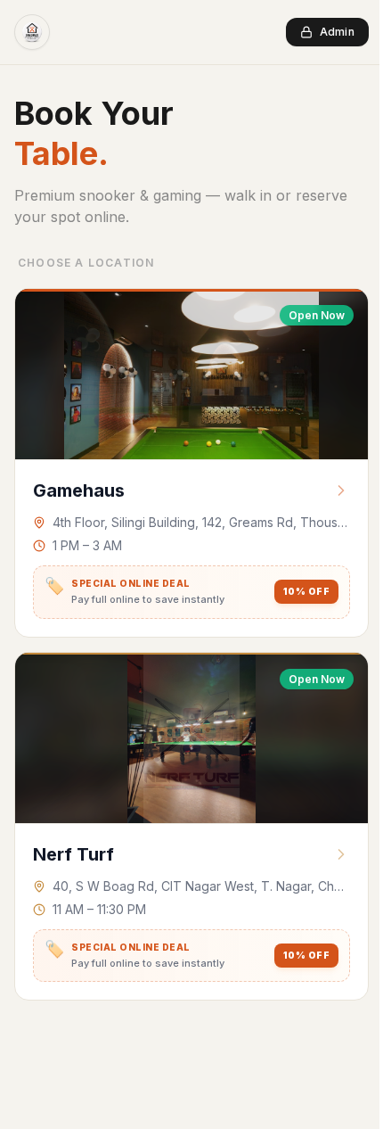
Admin (337, 31)
